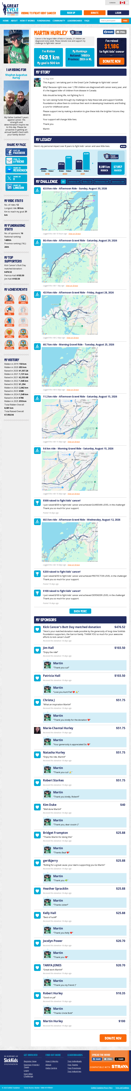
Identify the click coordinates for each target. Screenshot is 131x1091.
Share (110, 32)
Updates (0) (73, 181)
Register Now (30, 1061)
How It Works (27, 20)
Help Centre (51, 1068)
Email (122, 32)
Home (6, 20)
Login (118, 12)
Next (94, 163)
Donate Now (112, 61)
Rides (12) (87, 181)
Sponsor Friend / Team (32, 1065)
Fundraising (43, 20)
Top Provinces (74, 1068)
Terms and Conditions (122, 1088)
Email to (18, 160)
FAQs (86, 20)
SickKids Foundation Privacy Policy (102, 1088)
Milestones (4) (101, 181)
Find (125, 20)
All (63, 181)
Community (59, 20)
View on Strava (75, 233)
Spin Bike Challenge (28, 1075)
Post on (19, 152)
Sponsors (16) (118, 181)
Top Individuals (74, 1061)
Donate (95, 12)
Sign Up (71, 12)
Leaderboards (74, 20)
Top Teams (72, 1064)
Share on (20, 169)
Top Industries (74, 1071)
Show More (80, 611)
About (14, 20)
